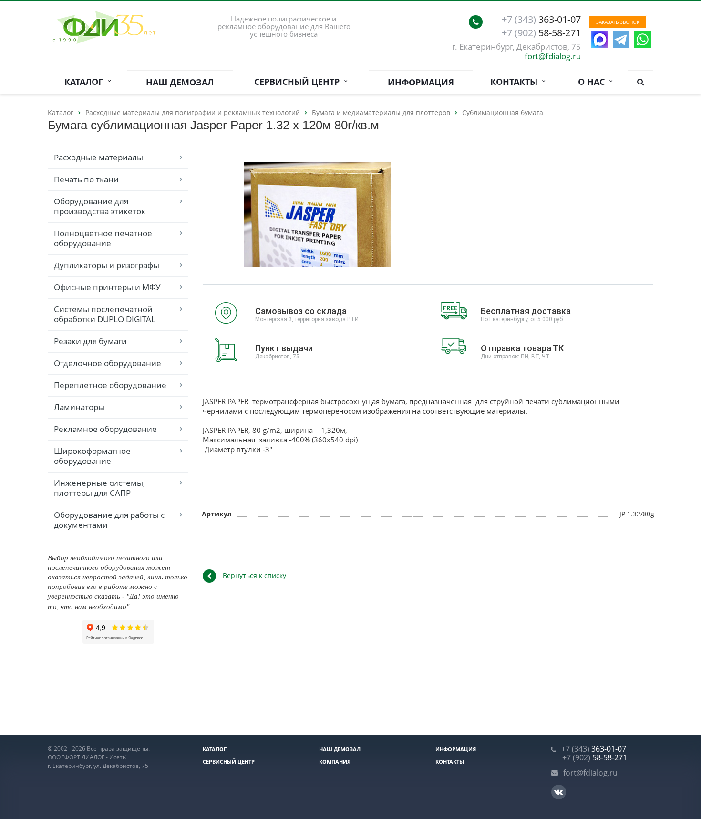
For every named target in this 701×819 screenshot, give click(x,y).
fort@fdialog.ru (553, 56)
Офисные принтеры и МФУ (107, 287)
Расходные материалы (98, 157)
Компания (334, 761)
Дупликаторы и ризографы (106, 265)
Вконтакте (558, 792)
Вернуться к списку (254, 575)
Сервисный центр (299, 81)
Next (404, 215)
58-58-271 (541, 33)
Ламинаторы (79, 406)
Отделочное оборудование (107, 362)
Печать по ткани (86, 179)
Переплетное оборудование (110, 384)
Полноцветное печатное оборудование (103, 238)
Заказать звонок (617, 22)
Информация (421, 82)
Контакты (516, 81)
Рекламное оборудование (105, 428)
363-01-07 (541, 19)
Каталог (86, 81)
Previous (230, 215)
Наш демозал (180, 82)
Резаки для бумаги (90, 341)
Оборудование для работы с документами (109, 519)
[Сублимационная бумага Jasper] (317, 215)
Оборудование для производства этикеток (99, 206)
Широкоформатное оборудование (92, 455)
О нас (593, 81)
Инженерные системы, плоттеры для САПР (99, 487)
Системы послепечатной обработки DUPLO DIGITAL (104, 314)
